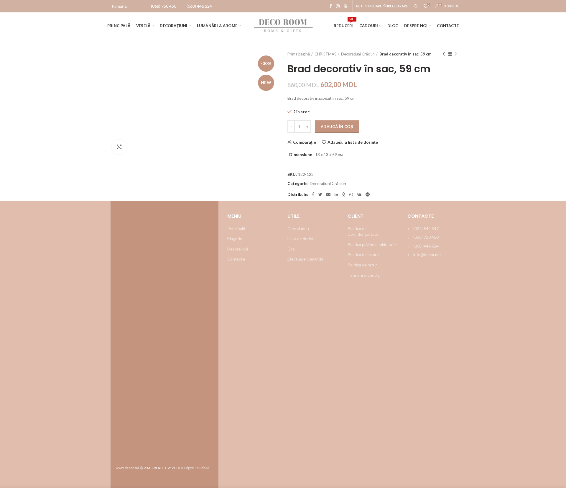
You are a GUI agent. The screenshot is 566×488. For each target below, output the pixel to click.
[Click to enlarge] (119, 147)
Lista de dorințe (301, 238)
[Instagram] (338, 6)
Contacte (236, 258)
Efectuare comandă (305, 258)
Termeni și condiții (364, 275)
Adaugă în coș (337, 126)
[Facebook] (331, 6)
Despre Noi (237, 248)
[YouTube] (345, 6)
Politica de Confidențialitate (363, 231)
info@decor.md (427, 254)
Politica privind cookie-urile (372, 244)
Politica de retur (362, 264)
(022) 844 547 (426, 228)
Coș (291, 248)
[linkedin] (336, 194)
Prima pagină (298, 54)
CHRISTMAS (325, 54)
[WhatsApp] (351, 194)
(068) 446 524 (426, 245)
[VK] (359, 194)
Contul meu (298, 228)
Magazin (234, 238)
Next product (456, 54)
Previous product (444, 54)
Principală (236, 228)
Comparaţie (304, 142)
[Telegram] (367, 194)
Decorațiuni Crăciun (358, 54)
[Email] (328, 194)
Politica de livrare (363, 254)
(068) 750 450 (426, 237)
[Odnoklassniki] (343, 194)
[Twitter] (320, 194)
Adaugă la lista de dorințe (353, 142)
